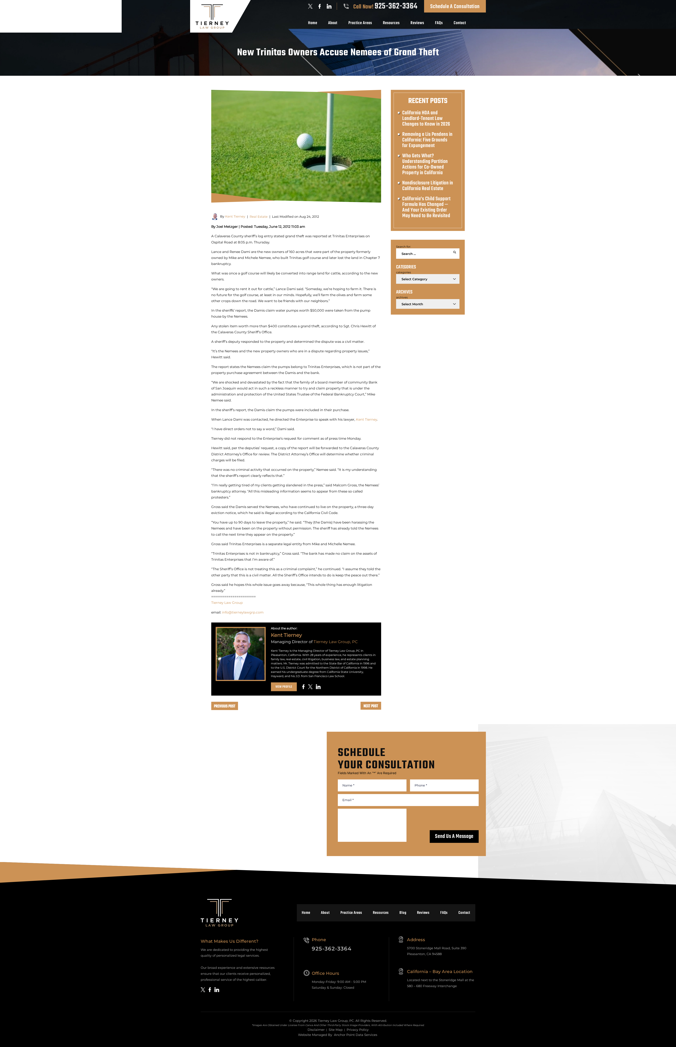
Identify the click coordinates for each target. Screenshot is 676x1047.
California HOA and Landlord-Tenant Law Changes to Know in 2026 (426, 118)
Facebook (319, 6)
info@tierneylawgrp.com (243, 612)
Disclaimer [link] (316, 1030)
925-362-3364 (396, 6)
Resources (391, 23)
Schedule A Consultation (455, 6)
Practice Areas (360, 23)
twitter (310, 686)
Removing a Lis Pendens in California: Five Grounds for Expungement (427, 140)
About (332, 23)
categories (403, 272)
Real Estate (259, 217)
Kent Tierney (235, 216)
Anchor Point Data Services (355, 1035)
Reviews (417, 23)
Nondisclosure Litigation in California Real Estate (427, 185)
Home (312, 23)
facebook (303, 686)
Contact (460, 23)
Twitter (310, 6)
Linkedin (329, 6)
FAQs (439, 23)
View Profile (284, 686)
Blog (402, 913)
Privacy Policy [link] (358, 1030)
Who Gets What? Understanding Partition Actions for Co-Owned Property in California (425, 164)
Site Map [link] (336, 1030)
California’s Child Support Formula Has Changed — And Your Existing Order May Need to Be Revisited (426, 207)
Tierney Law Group (227, 603)
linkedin (318, 686)
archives (402, 297)
